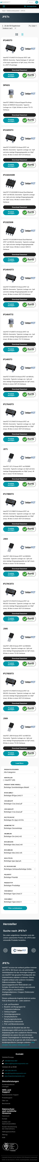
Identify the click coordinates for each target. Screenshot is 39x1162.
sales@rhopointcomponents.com (15, 1073)
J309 (5, 718)
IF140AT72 (8, 314)
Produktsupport (7, 1098)
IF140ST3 (7, 40)
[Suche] (36, 2)
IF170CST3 (8, 584)
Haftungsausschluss (8, 1131)
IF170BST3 (8, 494)
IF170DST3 (8, 673)
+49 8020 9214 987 (10, 1061)
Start (3, 11)
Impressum (5, 1116)
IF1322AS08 (9, 175)
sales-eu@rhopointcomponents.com (16, 1063)
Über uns (5, 1100)
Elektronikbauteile (13, 11)
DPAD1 (6, 85)
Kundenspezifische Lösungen (8, 1085)
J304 (5, 539)
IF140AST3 (8, 269)
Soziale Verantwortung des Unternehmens (9, 1128)
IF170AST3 (8, 404)
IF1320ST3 (8, 130)
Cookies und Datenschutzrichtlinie (9, 1123)
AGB (3, 1137)
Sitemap (4, 1134)
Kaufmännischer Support (10, 1095)
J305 (5, 629)
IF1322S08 (8, 222)
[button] (19, 772)
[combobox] (30, 2)
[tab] (17, 34)
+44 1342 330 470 (10, 1070)
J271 (5, 449)
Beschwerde (6, 1103)
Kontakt (4, 1119)
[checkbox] (19, 780)
